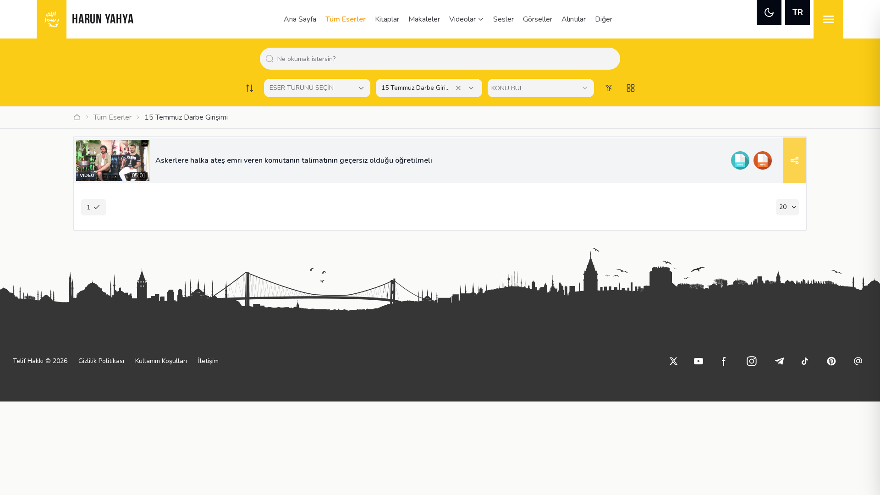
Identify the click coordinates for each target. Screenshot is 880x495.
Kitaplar (387, 19)
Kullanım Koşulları (161, 361)
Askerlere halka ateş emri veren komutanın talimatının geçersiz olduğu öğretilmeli (293, 160)
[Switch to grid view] (631, 88)
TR (797, 12)
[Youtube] (698, 361)
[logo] (51, 19)
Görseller (537, 19)
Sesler (503, 19)
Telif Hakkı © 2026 (40, 361)
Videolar (462, 19)
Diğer (603, 19)
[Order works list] (249, 88)
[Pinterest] (831, 361)
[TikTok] (805, 361)
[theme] (769, 12)
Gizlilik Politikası (101, 361)
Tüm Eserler (345, 19)
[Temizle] (458, 88)
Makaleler (424, 19)
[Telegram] (779, 361)
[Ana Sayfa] (77, 117)
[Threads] (858, 361)
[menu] (828, 19)
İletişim (208, 361)
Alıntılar (573, 19)
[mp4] (762, 160)
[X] (674, 361)
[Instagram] (752, 361)
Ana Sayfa (300, 19)
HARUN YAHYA (102, 20)
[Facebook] (724, 361)
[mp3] (740, 160)
